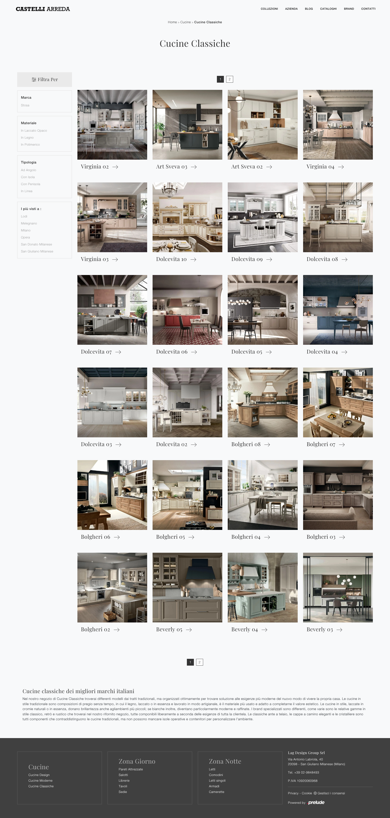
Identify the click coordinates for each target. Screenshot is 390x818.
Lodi (24, 216)
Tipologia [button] (28, 162)
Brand (349, 8)
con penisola (30, 184)
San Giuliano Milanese (37, 251)
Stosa (25, 105)
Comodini (216, 775)
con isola (28, 177)
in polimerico (30, 144)
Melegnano (29, 223)
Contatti (368, 8)
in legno (27, 137)
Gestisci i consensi (331, 793)
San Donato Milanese (36, 244)
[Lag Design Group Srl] (134, 8)
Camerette (216, 792)
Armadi (214, 786)
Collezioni (269, 8)
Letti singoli (217, 780)
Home (172, 22)
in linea (26, 191)
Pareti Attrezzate (131, 769)
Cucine (185, 22)
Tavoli (123, 786)
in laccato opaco (34, 130)
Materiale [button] (29, 123)
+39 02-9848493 (306, 772)
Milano (25, 230)
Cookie (307, 793)
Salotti (123, 775)
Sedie (123, 792)
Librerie (124, 780)
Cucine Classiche (208, 22)
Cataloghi (328, 8)
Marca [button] (26, 98)
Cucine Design (39, 775)
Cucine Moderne (40, 780)
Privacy (293, 793)
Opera (25, 237)
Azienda (291, 8)
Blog (309, 8)
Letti (212, 769)
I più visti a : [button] (31, 209)
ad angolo (28, 170)
